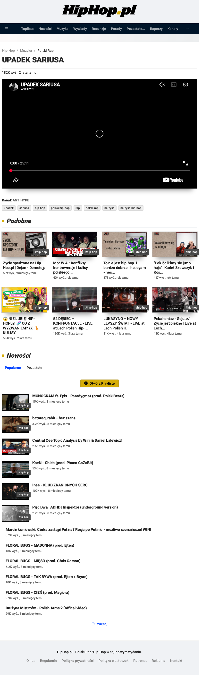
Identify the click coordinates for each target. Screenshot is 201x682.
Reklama (158, 661)
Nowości (45, 29)
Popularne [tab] (13, 368)
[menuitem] (6, 28)
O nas (30, 661)
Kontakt (176, 661)
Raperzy (156, 29)
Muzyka (62, 29)
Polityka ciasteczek (113, 661)
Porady (116, 29)
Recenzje (99, 29)
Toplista (27, 29)
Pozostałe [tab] (34, 368)
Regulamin (48, 661)
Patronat (140, 661)
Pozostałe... (136, 29)
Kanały (173, 29)
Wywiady (80, 29)
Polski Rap (45, 50)
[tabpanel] (99, 498)
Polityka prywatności (78, 661)
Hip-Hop (8, 50)
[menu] (99, 28)
